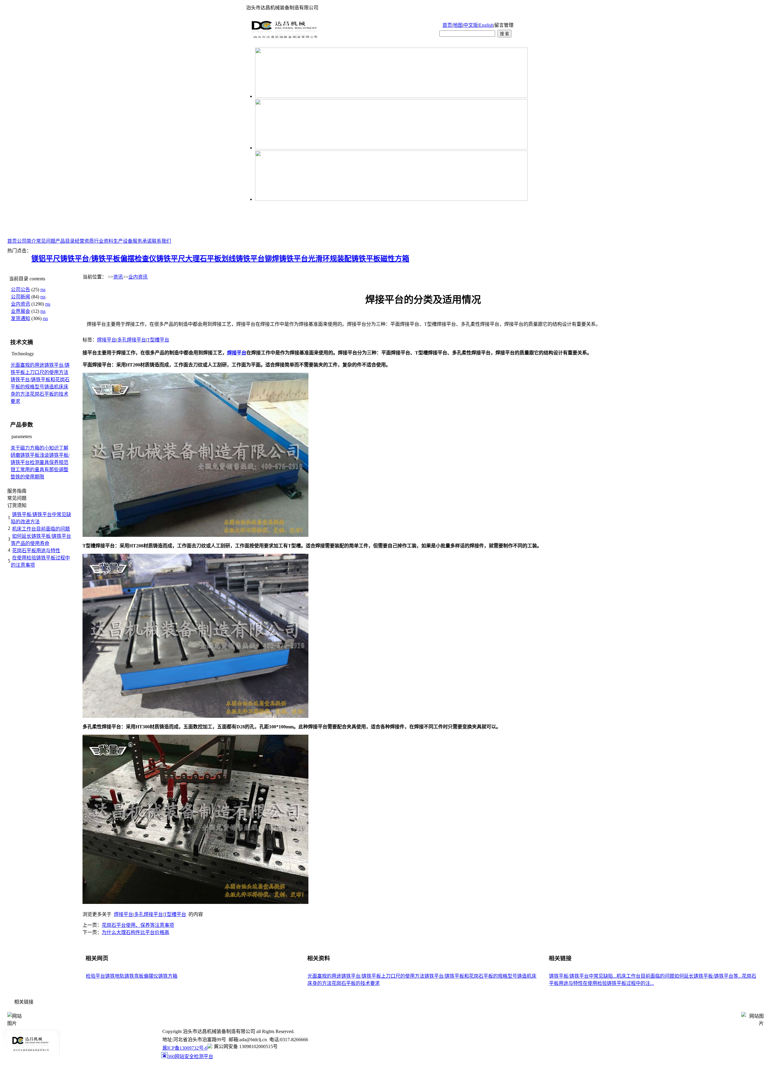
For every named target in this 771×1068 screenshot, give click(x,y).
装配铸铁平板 (358, 259)
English (486, 25)
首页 (447, 25)
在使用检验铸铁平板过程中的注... (618, 983)
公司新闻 (20, 296)
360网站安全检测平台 (190, 1056)
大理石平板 (203, 259)
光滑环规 (322, 259)
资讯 (118, 276)
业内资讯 (20, 304)
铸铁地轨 (114, 976)
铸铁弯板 (134, 976)
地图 (458, 25)
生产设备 (123, 241)
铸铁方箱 (167, 976)
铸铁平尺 (170, 259)
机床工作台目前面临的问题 (41, 528)
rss (42, 289)
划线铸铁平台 (243, 259)
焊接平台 (106, 339)
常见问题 (45, 241)
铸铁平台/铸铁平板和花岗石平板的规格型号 (470, 976)
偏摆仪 (151, 976)
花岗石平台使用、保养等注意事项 (138, 925)
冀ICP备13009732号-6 (185, 1048)
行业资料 (103, 241)
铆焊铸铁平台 (286, 259)
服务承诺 (142, 241)
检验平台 (95, 976)
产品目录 (65, 241)
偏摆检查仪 (138, 259)
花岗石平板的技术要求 (356, 983)
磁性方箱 (394, 259)
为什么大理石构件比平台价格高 (135, 932)
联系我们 (161, 241)
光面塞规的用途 (27, 365)
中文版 (471, 25)
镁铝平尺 (45, 259)
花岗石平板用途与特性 (36, 550)
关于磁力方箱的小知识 (35, 447)
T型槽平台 (158, 339)
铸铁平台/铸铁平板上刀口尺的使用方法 (382, 976)
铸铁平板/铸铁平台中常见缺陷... (582, 976)
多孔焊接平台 (131, 339)
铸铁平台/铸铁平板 (90, 259)
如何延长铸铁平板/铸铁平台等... (708, 976)
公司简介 (26, 241)
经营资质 (84, 241)
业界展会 (20, 311)
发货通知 (20, 318)
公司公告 (20, 289)
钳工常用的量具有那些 (35, 469)
